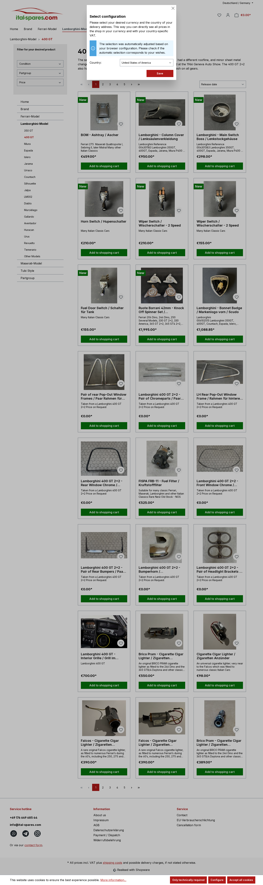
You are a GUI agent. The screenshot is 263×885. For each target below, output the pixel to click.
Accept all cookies (241, 879)
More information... (113, 880)
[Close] (173, 8)
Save (160, 73)
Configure (217, 879)
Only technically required (188, 879)
